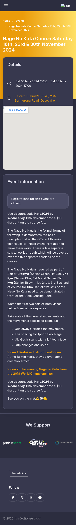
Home (6, 20)
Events (20, 20)
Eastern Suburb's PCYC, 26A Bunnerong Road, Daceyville (35, 98)
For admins (19, 473)
